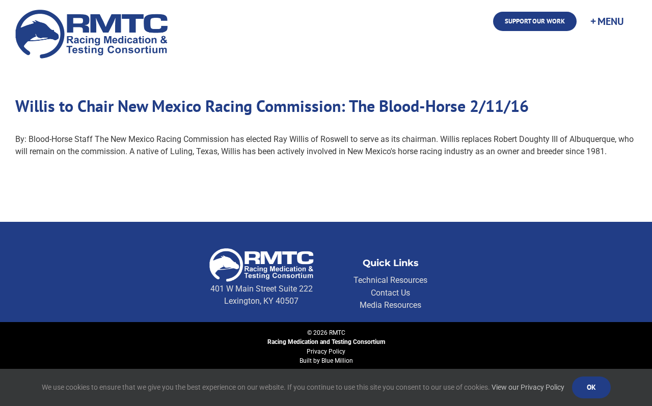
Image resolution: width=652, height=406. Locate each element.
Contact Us (390, 293)
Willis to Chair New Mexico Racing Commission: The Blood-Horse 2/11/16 (272, 106)
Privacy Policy (326, 351)
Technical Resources (390, 280)
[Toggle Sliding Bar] (606, 21)
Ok (591, 387)
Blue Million (337, 360)
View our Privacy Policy (528, 387)
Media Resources (390, 305)
